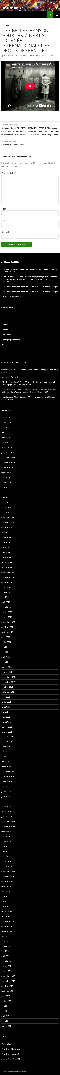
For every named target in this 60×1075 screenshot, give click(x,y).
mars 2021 (6, 722)
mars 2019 (6, 806)
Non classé (6, 334)
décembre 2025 (8, 457)
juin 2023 (5, 592)
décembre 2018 (8, 821)
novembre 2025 (8, 462)
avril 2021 (5, 717)
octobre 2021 (7, 687)
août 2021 (5, 697)
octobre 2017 (7, 881)
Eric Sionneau (7, 382)
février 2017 (6, 911)
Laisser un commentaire (43, 56)
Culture (4, 320)
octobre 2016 (7, 926)
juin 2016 (5, 946)
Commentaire (8, 173)
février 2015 (6, 1026)
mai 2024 (5, 547)
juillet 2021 (6, 702)
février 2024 (6, 562)
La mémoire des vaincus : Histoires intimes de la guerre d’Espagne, (29, 286)
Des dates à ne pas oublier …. (13, 143)
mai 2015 (5, 1011)
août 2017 (5, 891)
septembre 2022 (8, 632)
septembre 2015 (8, 991)
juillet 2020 (6, 756)
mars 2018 (6, 856)
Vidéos (4, 344)
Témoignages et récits (10, 339)
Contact (14, 377)
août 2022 (5, 637)
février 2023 (6, 612)
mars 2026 (6, 442)
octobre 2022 (7, 627)
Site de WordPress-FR (10, 1059)
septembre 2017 (8, 886)
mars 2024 (6, 557)
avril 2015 (5, 1016)
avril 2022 (5, 657)
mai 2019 (5, 801)
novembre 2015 (8, 981)
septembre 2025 (8, 472)
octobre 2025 (7, 467)
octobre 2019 (7, 781)
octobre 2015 (7, 986)
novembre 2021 (8, 682)
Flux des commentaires (11, 1054)
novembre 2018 (8, 826)
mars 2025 (6, 502)
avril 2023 (5, 602)
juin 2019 (5, 796)
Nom (3, 208)
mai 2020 (5, 761)
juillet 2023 (6, 587)
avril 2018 (5, 851)
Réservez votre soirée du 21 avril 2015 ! (32, 392)
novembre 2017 (8, 876)
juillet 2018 (6, 841)
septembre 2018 (8, 831)
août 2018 (5, 836)
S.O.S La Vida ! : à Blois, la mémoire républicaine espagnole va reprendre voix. (28, 383)
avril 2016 (5, 956)
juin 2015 (5, 1006)
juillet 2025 (6, 482)
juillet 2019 (6, 791)
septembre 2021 (8, 692)
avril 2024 (5, 552)
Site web (5, 232)
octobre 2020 (7, 747)
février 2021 (6, 727)
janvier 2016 (6, 971)
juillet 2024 (6, 537)
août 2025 (5, 477)
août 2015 (5, 996)
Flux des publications (10, 1049)
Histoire (5, 325)
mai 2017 (5, 901)
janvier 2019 (6, 816)
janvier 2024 (6, 567)
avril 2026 (5, 437)
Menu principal (56, 14)
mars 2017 (6, 906)
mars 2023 (6, 607)
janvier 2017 (6, 916)
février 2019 (6, 811)
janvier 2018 (6, 866)
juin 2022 (5, 647)
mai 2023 (5, 597)
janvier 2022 (6, 672)
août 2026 (5, 417)
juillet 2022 (6, 642)
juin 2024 (5, 542)
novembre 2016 (8, 921)
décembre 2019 (8, 771)
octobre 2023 (7, 582)
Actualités (6, 26)
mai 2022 (5, 652)
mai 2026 (5, 432)
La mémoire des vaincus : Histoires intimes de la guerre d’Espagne (29, 291)
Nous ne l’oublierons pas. (12, 296)
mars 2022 (6, 662)
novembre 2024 (8, 522)
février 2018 (6, 861)
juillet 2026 (6, 422)
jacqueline (23, 56)
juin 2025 (5, 487)
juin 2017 (5, 896)
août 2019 (5, 786)
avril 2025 (5, 497)
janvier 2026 (6, 452)
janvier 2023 (6, 617)
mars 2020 (6, 766)
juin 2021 (5, 707)
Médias (4, 330)
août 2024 (5, 532)
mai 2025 (5, 492)
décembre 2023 (8, 572)
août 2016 (5, 936)
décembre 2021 (8, 677)
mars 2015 (6, 1021)
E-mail (4, 220)
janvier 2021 (6, 732)
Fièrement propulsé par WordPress (14, 1072)
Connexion (6, 1044)
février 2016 (6, 966)
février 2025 (6, 507)
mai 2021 (5, 712)
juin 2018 (5, 846)
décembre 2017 (8, 871)
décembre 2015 (8, 976)
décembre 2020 (8, 737)
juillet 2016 (6, 941)
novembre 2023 (8, 577)
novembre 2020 (8, 742)
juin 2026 (5, 427)
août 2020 (5, 752)
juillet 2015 (6, 1001)
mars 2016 (6, 961)
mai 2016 (5, 951)
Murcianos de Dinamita (11, 397)
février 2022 (6, 667)
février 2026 (6, 447)
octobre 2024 (7, 527)
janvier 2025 (6, 512)
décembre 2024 (8, 517)
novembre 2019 (8, 776)
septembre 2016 (8, 931)
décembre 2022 (8, 622)
